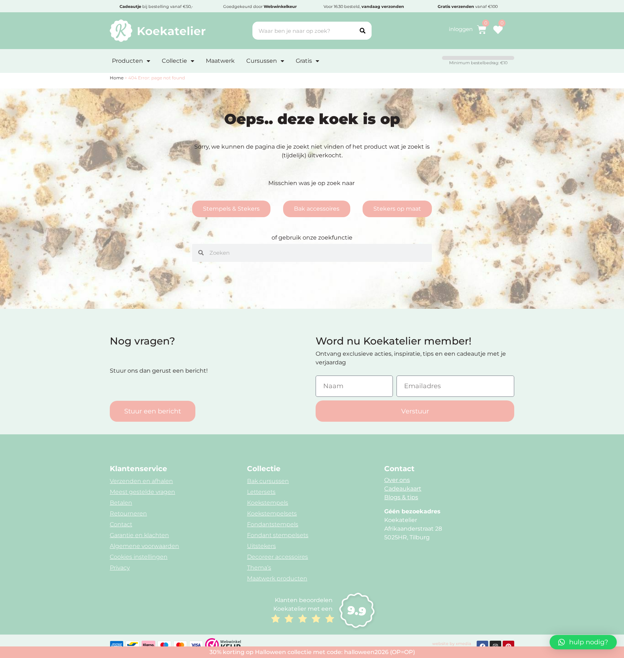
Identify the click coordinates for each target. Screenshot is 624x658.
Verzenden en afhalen (141, 481)
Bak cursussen (268, 481)
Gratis (304, 60)
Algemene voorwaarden (144, 546)
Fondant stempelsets (277, 535)
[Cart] (481, 29)
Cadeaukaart (402, 488)
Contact (121, 524)
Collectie (174, 60)
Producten (127, 60)
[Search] (363, 31)
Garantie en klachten (139, 535)
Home (117, 77)
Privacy (120, 567)
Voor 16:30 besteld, (364, 6)
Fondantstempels (272, 524)
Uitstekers (261, 546)
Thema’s (259, 567)
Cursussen (261, 60)
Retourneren (128, 513)
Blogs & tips (401, 497)
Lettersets (261, 491)
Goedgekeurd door (260, 6)
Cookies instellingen (139, 556)
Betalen (121, 502)
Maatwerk (220, 60)
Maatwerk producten (277, 578)
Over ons (397, 480)
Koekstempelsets (272, 513)
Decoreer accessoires (277, 556)
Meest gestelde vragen (142, 491)
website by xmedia (451, 643)
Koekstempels (267, 502)
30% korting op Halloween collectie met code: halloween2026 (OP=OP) (312, 652)
